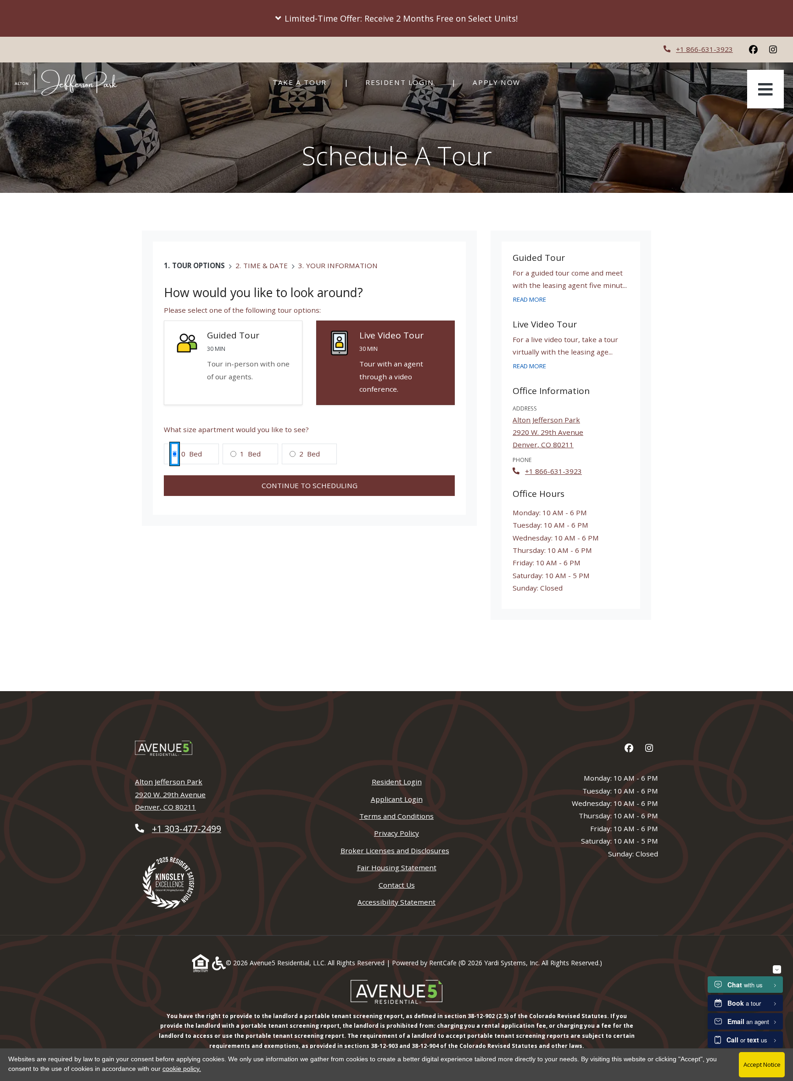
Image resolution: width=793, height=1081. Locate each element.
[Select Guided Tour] (233, 363)
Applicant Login (397, 799)
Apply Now (501, 82)
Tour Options (198, 265)
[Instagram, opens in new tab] (773, 49)
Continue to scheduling (309, 485)
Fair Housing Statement (396, 867)
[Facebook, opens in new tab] (753, 49)
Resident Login (404, 82)
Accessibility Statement (396, 901)
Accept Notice (762, 1064)
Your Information (342, 265)
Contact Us (397, 885)
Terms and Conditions (396, 816)
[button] (396, 18)
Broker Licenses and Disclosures (395, 850)
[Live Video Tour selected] (385, 363)
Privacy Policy (396, 833)
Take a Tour (300, 82)
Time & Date (265, 265)
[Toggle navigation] (765, 89)
